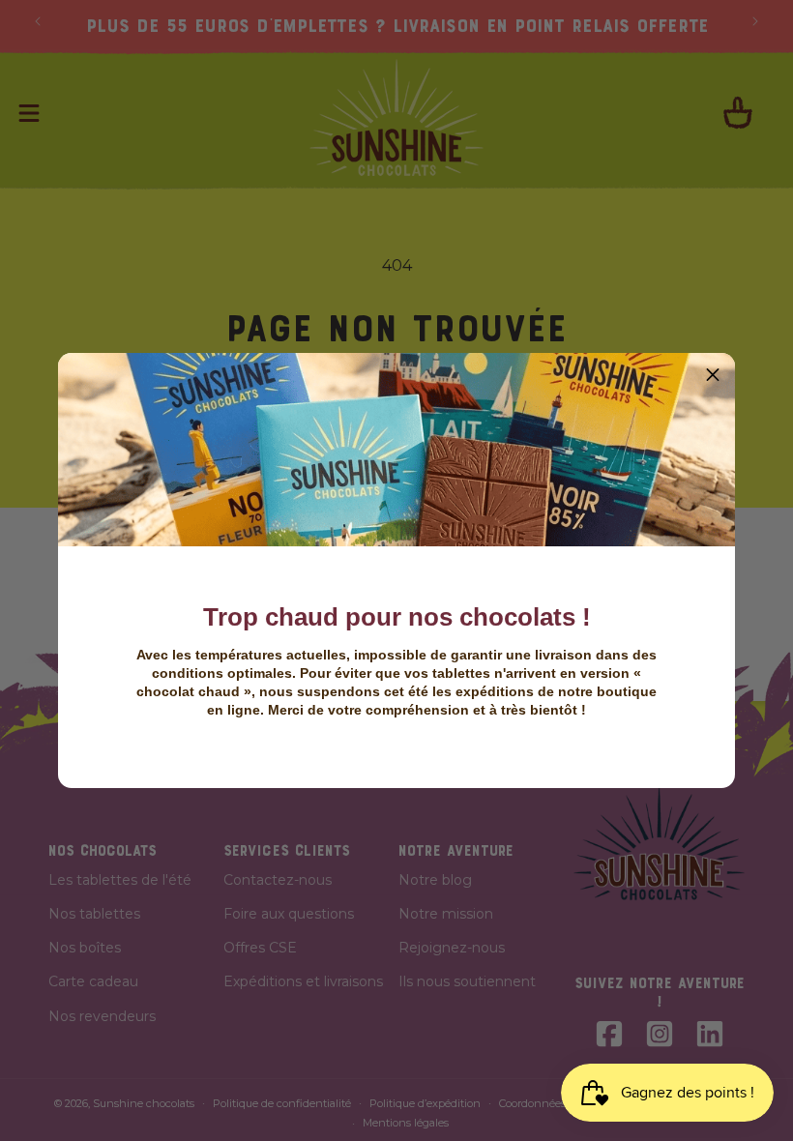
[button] (712, 375)
